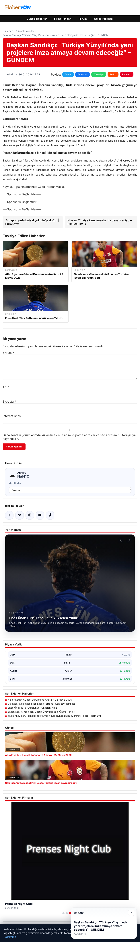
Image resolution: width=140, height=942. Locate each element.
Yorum (8, 353)
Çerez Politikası (103, 18)
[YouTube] (40, 515)
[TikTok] (50, 515)
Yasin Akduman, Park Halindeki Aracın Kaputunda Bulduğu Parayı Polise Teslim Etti (54, 715)
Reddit (113, 74)
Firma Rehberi (62, 18)
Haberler (8, 31)
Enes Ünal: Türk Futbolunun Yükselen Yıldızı (33, 707)
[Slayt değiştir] (63, 913)
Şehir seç (15, 482)
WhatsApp (99, 74)
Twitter (68, 74)
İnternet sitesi (12, 416)
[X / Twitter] (19, 515)
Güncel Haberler (37, 18)
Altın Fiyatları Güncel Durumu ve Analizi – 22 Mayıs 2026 (40, 699)
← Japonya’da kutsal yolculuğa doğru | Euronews (32, 222)
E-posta (9, 401)
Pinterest (126, 74)
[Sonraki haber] (129, 540)
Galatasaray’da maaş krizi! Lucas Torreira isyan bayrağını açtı (41, 703)
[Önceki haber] (121, 540)
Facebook (82, 74)
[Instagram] (30, 515)
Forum (83, 18)
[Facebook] (9, 515)
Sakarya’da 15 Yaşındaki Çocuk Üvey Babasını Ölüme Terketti (42, 711)
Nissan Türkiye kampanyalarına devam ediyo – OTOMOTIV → (99, 222)
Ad (6, 387)
